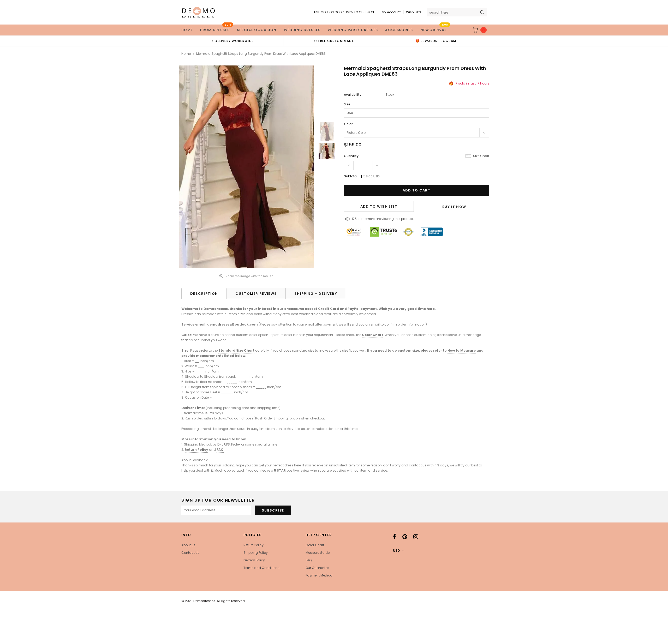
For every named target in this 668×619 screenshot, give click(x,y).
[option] (232, 40)
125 (354, 219)
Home (186, 53)
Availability (352, 94)
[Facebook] (394, 536)
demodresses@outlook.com (232, 324)
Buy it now (454, 206)
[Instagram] (415, 536)
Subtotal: (351, 176)
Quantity (351, 156)
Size (347, 104)
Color (348, 124)
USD (396, 550)
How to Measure (462, 350)
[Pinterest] (404, 536)
